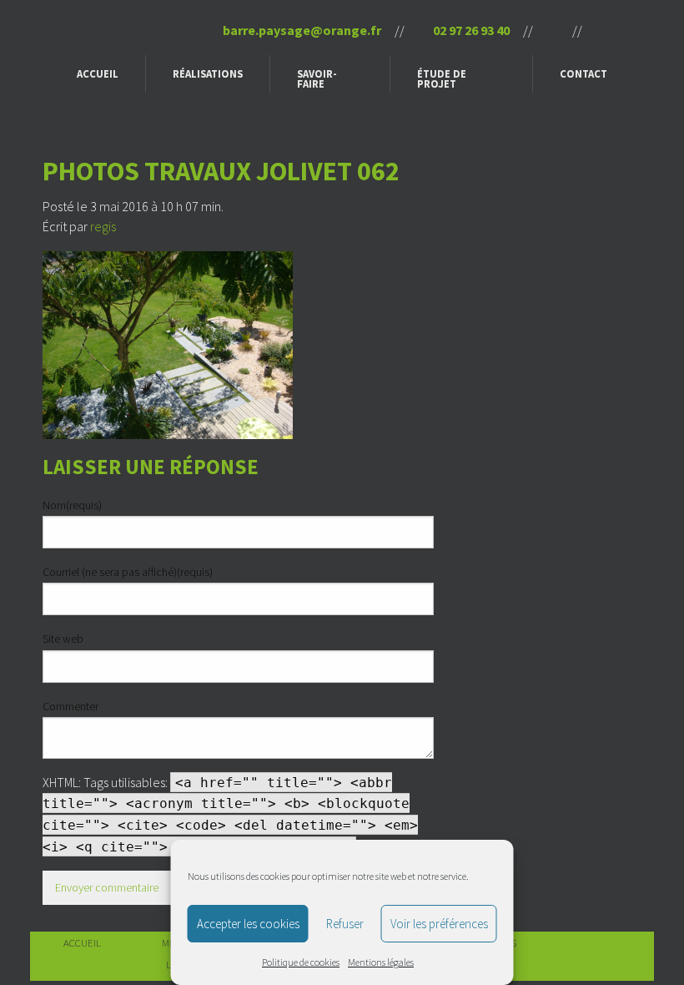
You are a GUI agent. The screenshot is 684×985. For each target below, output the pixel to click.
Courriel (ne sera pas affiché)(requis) (128, 571)
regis (103, 226)
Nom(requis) (72, 505)
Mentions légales (381, 962)
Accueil (97, 73)
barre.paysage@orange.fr (300, 30)
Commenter (70, 706)
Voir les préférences (439, 924)
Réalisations (208, 73)
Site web (63, 638)
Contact (583, 73)
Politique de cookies (300, 962)
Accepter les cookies (248, 924)
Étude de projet (441, 79)
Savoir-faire (317, 79)
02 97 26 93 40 (470, 30)
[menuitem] (98, 74)
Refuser (345, 924)
